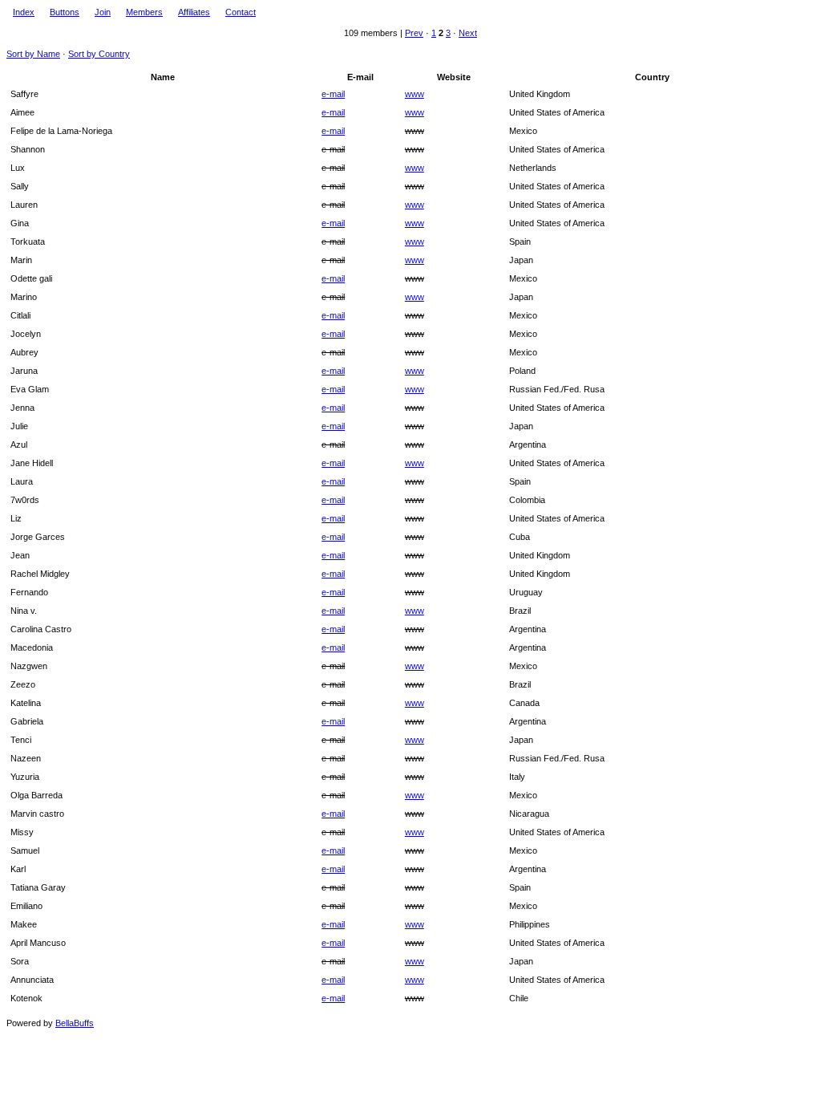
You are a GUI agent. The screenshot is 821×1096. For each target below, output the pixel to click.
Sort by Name (33, 54)
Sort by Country (99, 54)
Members (144, 12)
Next (468, 33)
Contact (240, 12)
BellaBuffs (74, 1023)
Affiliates (194, 12)
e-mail (333, 94)
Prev (414, 33)
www (414, 94)
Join (103, 12)
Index (23, 12)
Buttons (64, 12)
